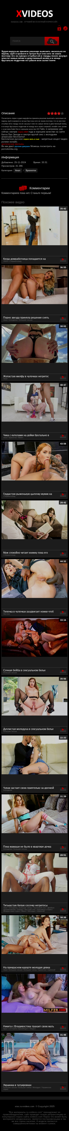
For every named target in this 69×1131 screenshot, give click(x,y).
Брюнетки (31, 170)
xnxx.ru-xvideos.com (24, 1106)
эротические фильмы (12, 144)
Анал (17, 170)
